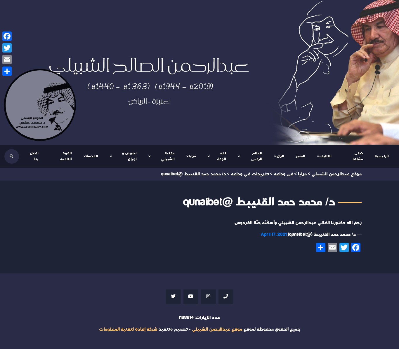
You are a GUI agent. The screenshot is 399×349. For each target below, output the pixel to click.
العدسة (92, 156)
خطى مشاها (358, 156)
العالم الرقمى (256, 156)
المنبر (300, 156)
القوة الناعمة (66, 156)
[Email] (7, 59)
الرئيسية (382, 156)
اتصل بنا (34, 156)
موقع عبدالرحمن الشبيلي (217, 329)
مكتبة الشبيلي (168, 156)
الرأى (280, 156)
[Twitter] (7, 48)
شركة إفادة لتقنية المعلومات (128, 329)
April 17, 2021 (274, 234)
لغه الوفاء (221, 156)
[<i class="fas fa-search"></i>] (11, 156)
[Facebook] (7, 36)
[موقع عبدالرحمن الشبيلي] (199, 72)
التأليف (325, 156)
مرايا (192, 156)
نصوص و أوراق (129, 156)
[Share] (7, 71)
